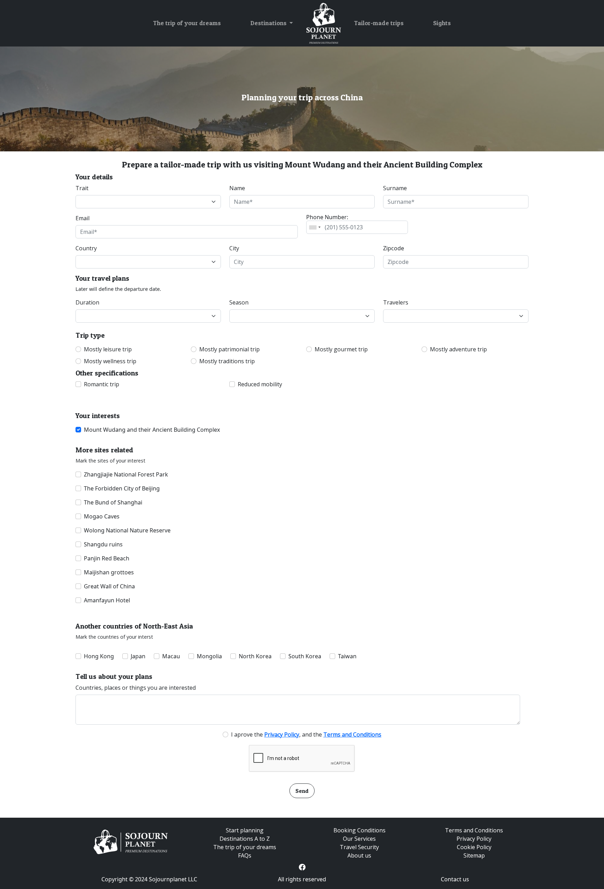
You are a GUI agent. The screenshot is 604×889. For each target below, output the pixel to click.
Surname (395, 188)
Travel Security (359, 847)
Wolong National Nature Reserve (127, 530)
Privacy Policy (473, 839)
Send (302, 790)
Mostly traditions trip (227, 361)
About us (359, 855)
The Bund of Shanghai (113, 502)
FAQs (244, 855)
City (234, 248)
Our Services (359, 839)
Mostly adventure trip (458, 349)
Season (239, 302)
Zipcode (393, 248)
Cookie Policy (474, 847)
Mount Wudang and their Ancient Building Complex (152, 429)
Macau (171, 656)
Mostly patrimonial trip (229, 349)
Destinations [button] (269, 23)
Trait (82, 188)
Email (82, 218)
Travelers (395, 302)
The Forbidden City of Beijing (122, 488)
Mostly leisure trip (108, 349)
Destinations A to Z (245, 839)
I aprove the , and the (306, 734)
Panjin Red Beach (106, 558)
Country (86, 248)
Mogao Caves (102, 516)
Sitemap (474, 855)
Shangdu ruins (103, 544)
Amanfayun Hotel (107, 600)
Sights (442, 23)
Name (237, 188)
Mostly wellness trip (110, 361)
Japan (138, 656)
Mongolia (209, 656)
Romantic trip (101, 384)
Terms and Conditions (474, 830)
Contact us (455, 879)
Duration (87, 302)
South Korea (304, 656)
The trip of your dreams (187, 23)
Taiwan (347, 656)
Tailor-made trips (379, 23)
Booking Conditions (359, 830)
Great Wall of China (109, 586)
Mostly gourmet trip (341, 349)
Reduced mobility (260, 384)
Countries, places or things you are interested (136, 687)
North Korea (255, 656)
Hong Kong (99, 656)
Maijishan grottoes (109, 572)
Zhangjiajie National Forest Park (126, 474)
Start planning (245, 830)
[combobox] (315, 227)
